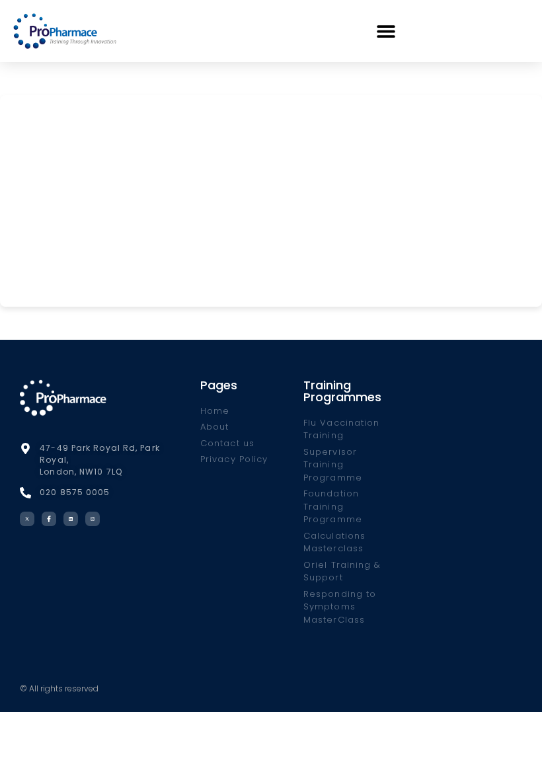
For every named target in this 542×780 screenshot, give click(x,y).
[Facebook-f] (49, 519)
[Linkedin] (70, 519)
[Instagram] (92, 519)
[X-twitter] (27, 519)
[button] (386, 31)
